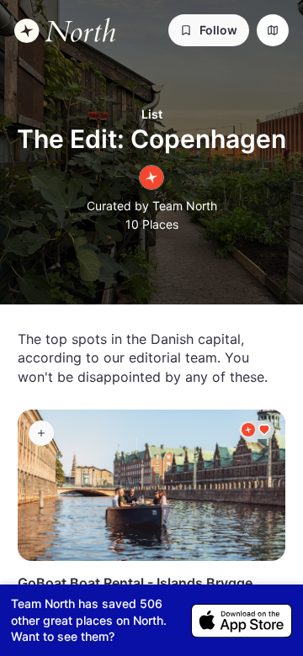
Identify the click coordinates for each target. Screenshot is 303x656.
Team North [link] (184, 205)
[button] (208, 30)
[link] (64, 30)
